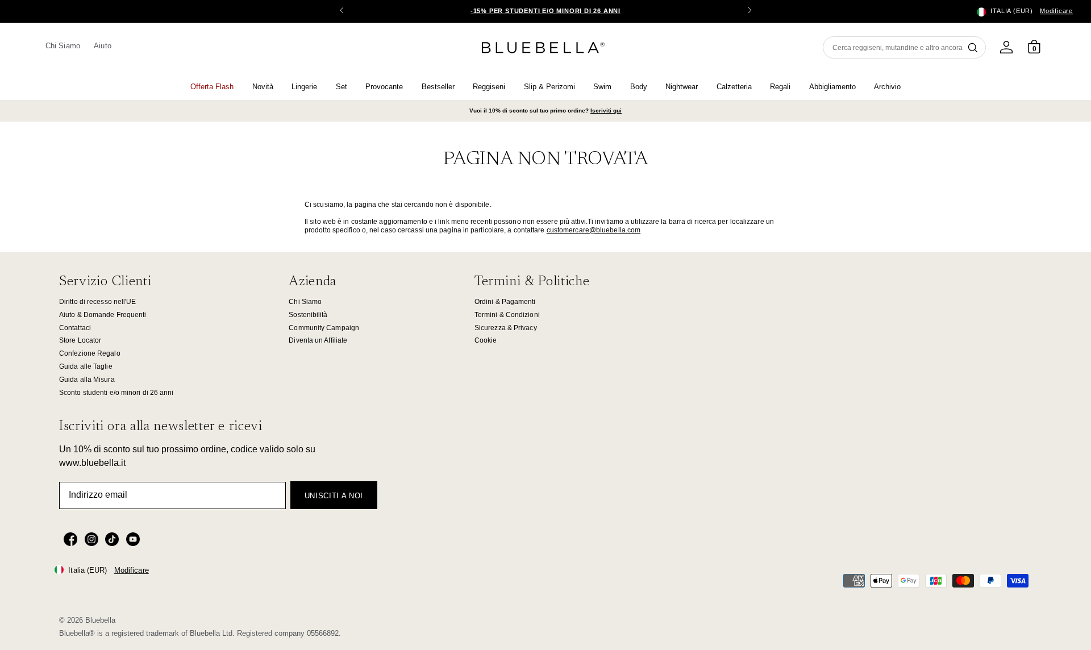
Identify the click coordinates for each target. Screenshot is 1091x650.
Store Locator (80, 340)
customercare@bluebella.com (594, 230)
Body (638, 86)
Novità (262, 86)
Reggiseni (489, 86)
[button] (749, 11)
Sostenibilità (308, 315)
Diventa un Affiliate (318, 340)
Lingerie (304, 86)
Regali (780, 86)
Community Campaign (324, 328)
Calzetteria (734, 86)
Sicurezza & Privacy (505, 328)
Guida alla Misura (87, 380)
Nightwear (681, 86)
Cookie (485, 340)
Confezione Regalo (89, 353)
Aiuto (102, 45)
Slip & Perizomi (549, 86)
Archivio (887, 86)
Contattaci (75, 328)
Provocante (384, 86)
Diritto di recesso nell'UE (97, 302)
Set (341, 86)
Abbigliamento (832, 86)
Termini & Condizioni (507, 315)
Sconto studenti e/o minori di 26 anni (116, 393)
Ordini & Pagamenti (505, 302)
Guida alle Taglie (86, 366)
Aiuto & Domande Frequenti (102, 315)
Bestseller (438, 86)
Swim (602, 86)
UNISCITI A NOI (334, 495)
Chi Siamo (62, 45)
